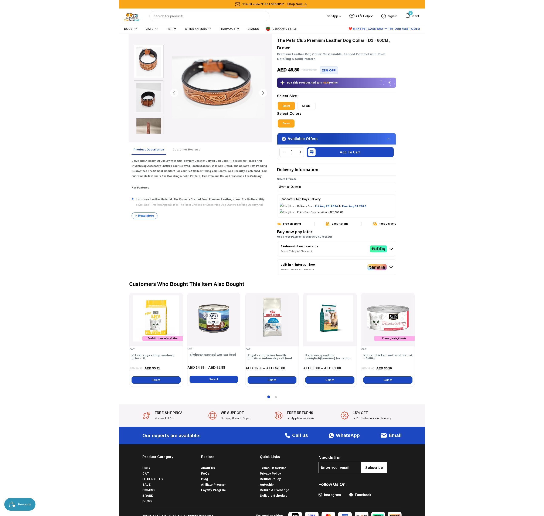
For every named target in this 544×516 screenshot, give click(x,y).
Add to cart (350, 152)
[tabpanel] (200, 188)
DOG (146, 468)
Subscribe (374, 467)
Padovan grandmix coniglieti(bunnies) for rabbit (328, 357)
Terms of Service (273, 468)
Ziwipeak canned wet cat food (213, 354)
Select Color (288, 114)
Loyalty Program (213, 490)
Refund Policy (270, 479)
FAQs (205, 473)
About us (208, 468)
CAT (145, 473)
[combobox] (209, 16)
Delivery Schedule (274, 495)
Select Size (287, 96)
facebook (362, 495)
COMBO (148, 490)
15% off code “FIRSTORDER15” (272, 4)
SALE (146, 484)
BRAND (147, 495)
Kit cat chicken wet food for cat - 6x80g (387, 357)
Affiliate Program (213, 484)
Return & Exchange (274, 490)
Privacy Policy (270, 473)
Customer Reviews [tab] (186, 149)
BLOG (147, 501)
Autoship (267, 484)
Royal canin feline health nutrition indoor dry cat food (270, 357)
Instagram (332, 495)
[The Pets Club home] (132, 16)
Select (156, 379)
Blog (204, 479)
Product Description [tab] (149, 149)
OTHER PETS (152, 479)
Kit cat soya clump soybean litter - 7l (153, 357)
